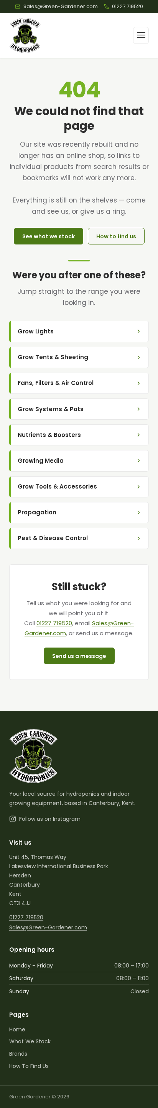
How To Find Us (29, 1066)
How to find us (116, 236)
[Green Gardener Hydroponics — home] (25, 35)
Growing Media (41, 461)
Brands (18, 1054)
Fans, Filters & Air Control (56, 383)
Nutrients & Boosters (49, 435)
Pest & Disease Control (53, 538)
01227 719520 (54, 623)
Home (17, 1029)
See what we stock (48, 236)
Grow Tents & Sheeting (53, 357)
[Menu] (141, 35)
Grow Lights (36, 331)
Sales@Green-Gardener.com (48, 927)
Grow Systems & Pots (51, 409)
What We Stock (30, 1041)
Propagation (37, 512)
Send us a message (79, 656)
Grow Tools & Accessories (57, 486)
